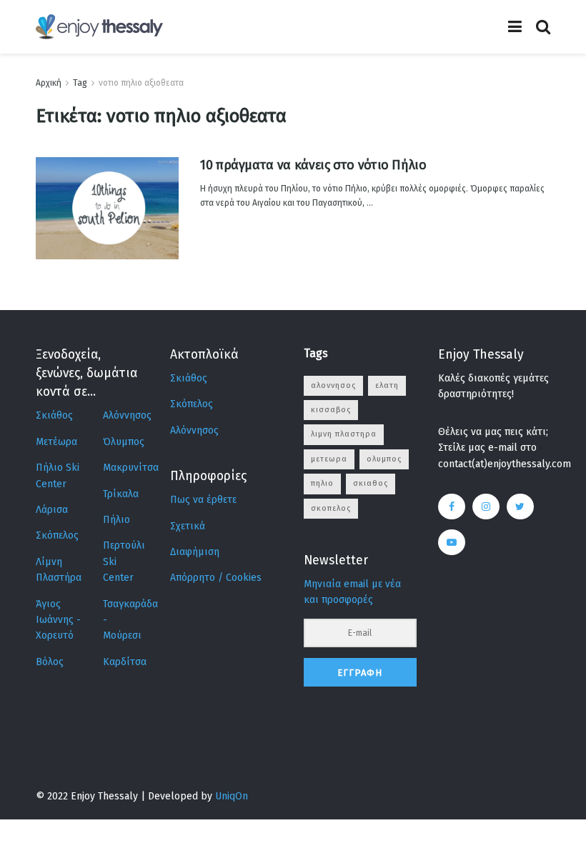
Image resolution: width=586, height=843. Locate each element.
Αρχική (48, 83)
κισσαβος (331, 409)
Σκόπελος (57, 535)
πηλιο (322, 483)
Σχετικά (187, 526)
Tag (80, 83)
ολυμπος (384, 459)
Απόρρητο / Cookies (216, 578)
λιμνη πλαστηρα (344, 434)
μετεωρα (329, 459)
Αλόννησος (127, 415)
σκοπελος (331, 508)
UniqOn (231, 796)
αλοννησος (333, 385)
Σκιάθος (54, 415)
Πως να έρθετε (203, 500)
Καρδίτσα (124, 662)
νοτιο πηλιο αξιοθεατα (141, 83)
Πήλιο (116, 520)
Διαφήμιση (194, 552)
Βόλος (50, 662)
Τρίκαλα (121, 494)
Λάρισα (52, 510)
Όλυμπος (123, 442)
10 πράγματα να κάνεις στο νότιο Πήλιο (313, 165)
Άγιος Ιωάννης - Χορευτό (58, 620)
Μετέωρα (56, 442)
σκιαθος (370, 483)
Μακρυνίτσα (131, 468)
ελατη (387, 385)
